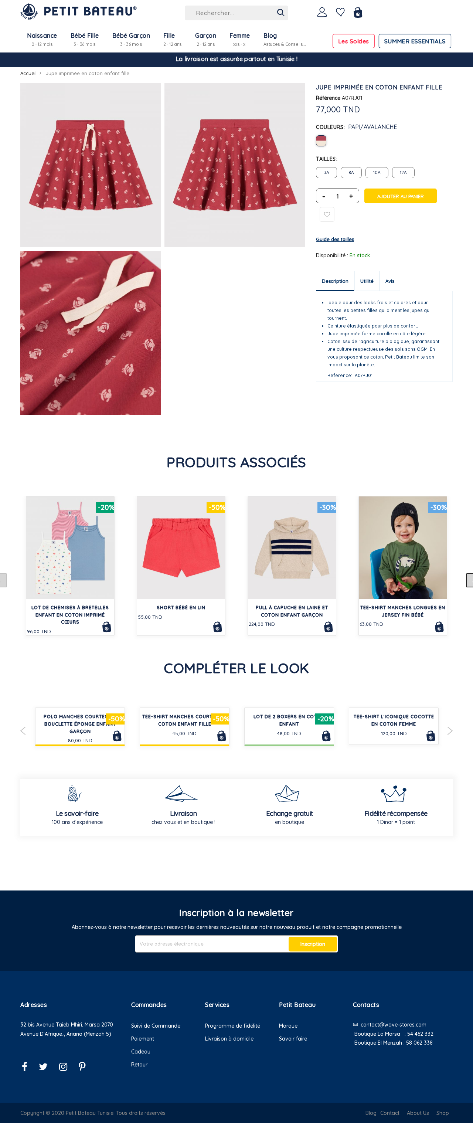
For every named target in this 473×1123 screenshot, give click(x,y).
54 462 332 (420, 1034)
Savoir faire (293, 1038)
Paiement (142, 1038)
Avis (389, 281)
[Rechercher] (280, 13)
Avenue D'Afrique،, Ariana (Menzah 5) (65, 1034)
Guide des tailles (335, 239)
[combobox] (236, 13)
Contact (389, 1113)
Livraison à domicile (229, 1038)
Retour (139, 1064)
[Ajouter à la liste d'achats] (327, 214)
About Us (418, 1113)
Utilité (367, 281)
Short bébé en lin (181, 607)
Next (450, 731)
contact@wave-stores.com (393, 1024)
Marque (288, 1025)
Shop (442, 1113)
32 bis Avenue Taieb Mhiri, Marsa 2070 (66, 1024)
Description (335, 281)
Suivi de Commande (155, 1025)
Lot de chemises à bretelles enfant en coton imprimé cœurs (70, 615)
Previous (23, 731)
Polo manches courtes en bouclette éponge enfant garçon (80, 724)
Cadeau (140, 1051)
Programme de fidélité (232, 1025)
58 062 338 (419, 1042)
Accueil (28, 73)
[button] (70, 1043)
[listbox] (384, 140)
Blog (371, 1113)
